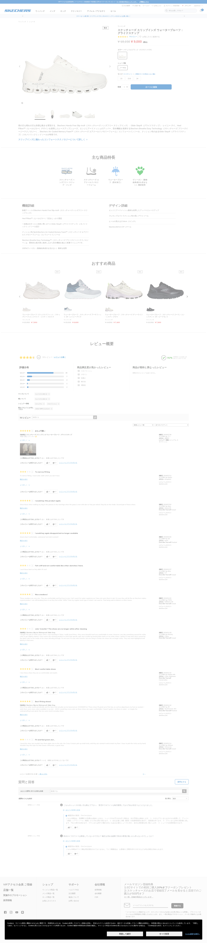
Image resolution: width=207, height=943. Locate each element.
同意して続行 (125, 934)
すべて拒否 (164, 934)
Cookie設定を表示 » (192, 934)
